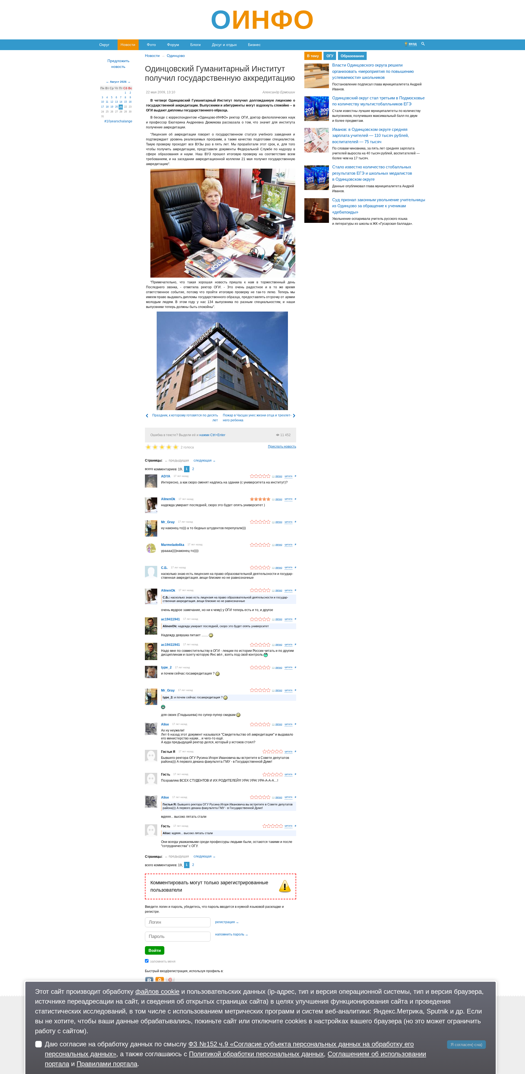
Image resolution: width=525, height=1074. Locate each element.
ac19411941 (170, 619)
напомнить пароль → (231, 934)
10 (102, 101)
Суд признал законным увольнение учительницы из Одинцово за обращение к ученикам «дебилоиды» (378, 205)
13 (116, 101)
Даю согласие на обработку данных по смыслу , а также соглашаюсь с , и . (235, 1053)
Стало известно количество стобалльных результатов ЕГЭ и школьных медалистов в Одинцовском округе (372, 173)
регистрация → (227, 922)
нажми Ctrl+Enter (212, 435)
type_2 (166, 667)
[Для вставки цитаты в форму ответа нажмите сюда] (288, 476)
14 (120, 101)
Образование (352, 56)
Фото (151, 44)
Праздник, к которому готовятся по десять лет (185, 417)
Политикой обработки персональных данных (256, 1054)
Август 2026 (118, 81)
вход (413, 44)
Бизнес (254, 44)
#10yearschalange (118, 121)
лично (278, 476)
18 (107, 106)
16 (130, 101)
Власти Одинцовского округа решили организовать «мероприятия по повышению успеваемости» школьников (373, 71)
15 (125, 101)
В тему (313, 56)
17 (102, 106)
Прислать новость (282, 446)
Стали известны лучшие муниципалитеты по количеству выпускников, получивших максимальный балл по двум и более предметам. (376, 116)
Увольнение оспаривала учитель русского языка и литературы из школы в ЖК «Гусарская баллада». (372, 221)
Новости (128, 44)
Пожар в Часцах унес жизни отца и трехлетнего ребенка (257, 417)
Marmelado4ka (172, 545)
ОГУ (329, 56)
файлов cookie (157, 991)
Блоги (195, 44)
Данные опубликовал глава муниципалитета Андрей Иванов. (373, 188)
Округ (104, 44)
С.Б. (164, 568)
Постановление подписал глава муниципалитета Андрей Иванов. (377, 86)
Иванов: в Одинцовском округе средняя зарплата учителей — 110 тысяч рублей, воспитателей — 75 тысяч (370, 135)
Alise (165, 724)
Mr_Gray (168, 522)
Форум (173, 44)
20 (116, 106)
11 (107, 101)
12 (111, 101)
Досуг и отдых (224, 44)
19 (111, 106)
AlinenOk (168, 499)
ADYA (165, 476)
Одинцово (176, 55)
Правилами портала (107, 1063)
